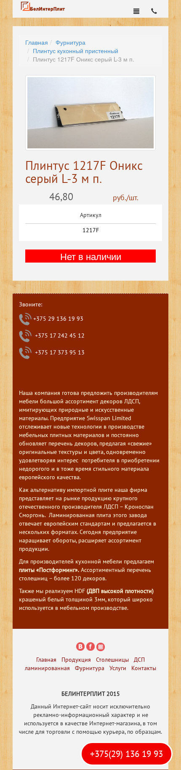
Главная (36, 42)
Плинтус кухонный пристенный (75, 50)
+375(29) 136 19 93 (126, 753)
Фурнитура (70, 42)
